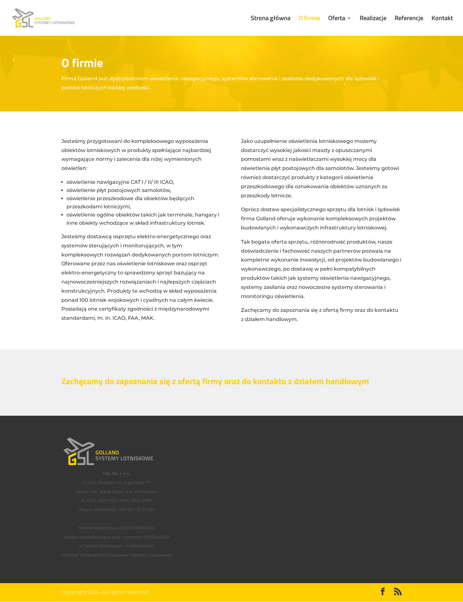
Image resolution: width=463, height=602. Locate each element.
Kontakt (442, 19)
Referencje (409, 19)
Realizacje (373, 19)
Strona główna (270, 19)
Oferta (336, 19)
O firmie (309, 19)
